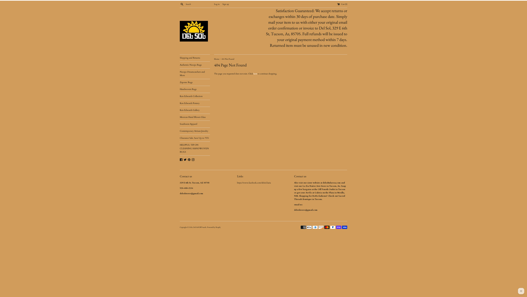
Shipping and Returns (190, 57)
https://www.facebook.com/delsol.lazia (254, 182)
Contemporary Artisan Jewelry (194, 131)
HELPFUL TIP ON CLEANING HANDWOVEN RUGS (194, 148)
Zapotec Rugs (186, 82)
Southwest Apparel (188, 124)
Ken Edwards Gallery (190, 110)
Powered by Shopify (214, 227)
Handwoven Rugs (188, 89)
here (255, 73)
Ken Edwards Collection (191, 96)
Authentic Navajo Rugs (191, 64)
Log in (217, 4)
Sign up (225, 4)
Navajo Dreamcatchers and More (192, 73)
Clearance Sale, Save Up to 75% (194, 138)
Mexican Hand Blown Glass (193, 117)
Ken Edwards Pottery (190, 103)
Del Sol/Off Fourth (199, 227)
